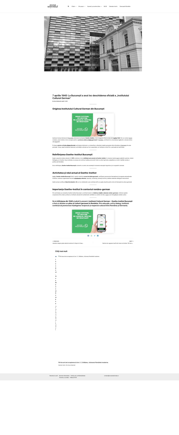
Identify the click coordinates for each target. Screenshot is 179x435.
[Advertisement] (93, 83)
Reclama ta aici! (54, 375)
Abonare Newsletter (64, 375)
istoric (130, 138)
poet (117, 158)
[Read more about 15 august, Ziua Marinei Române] (55, 256)
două (56, 141)
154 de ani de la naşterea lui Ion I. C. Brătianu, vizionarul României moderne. (83, 362)
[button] (68, 6)
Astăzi (54, 176)
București (70, 138)
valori (107, 194)
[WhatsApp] (91, 235)
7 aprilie (115, 138)
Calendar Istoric (55, 311)
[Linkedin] (97, 235)
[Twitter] (94, 235)
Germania (123, 145)
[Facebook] (88, 235)
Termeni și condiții (64, 377)
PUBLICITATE (73, 377)
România (101, 140)
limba (90, 140)
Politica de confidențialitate (78, 375)
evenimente (77, 178)
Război (69, 145)
